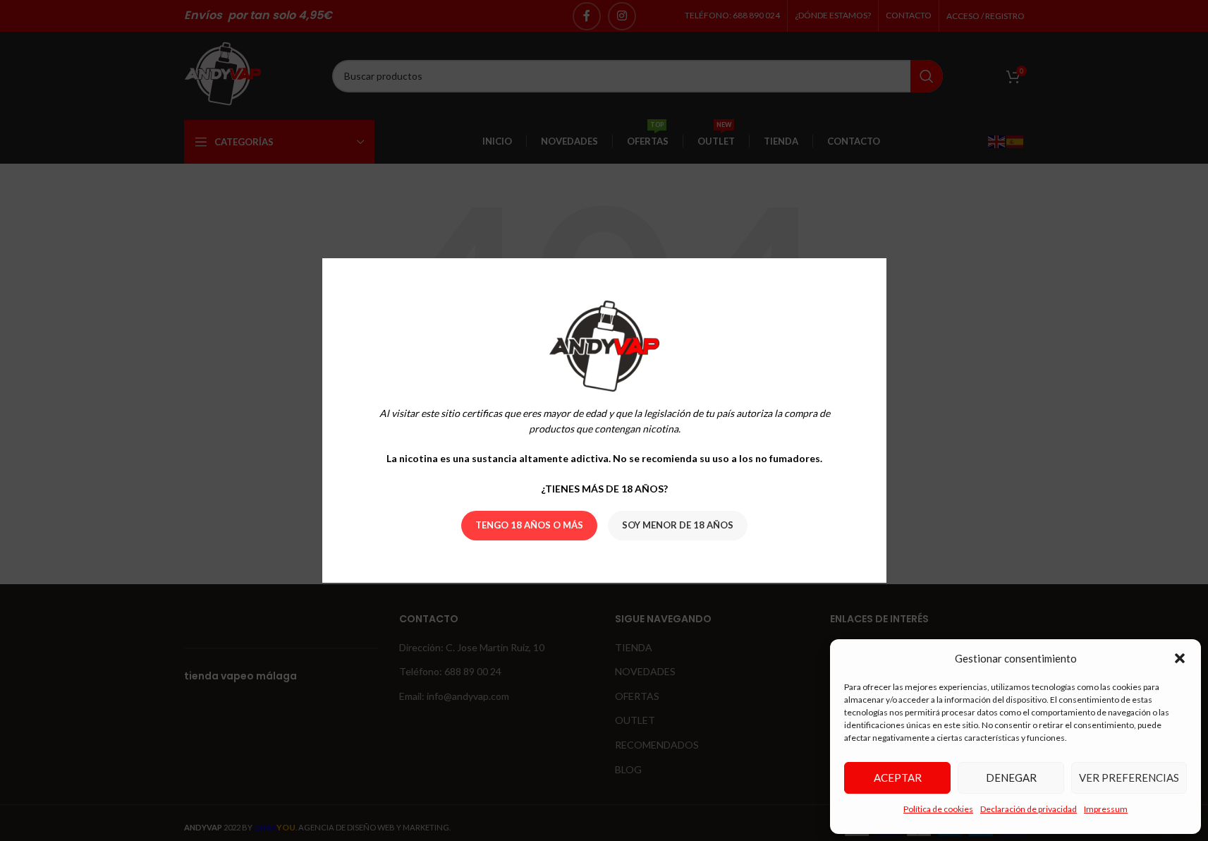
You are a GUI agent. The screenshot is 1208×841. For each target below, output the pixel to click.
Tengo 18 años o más (529, 525)
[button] (1180, 658)
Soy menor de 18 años (677, 525)
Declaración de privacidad (1028, 809)
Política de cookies (938, 809)
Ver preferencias (1129, 777)
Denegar (1011, 777)
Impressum (1106, 809)
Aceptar (898, 777)
